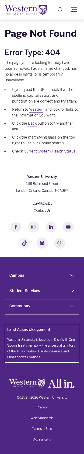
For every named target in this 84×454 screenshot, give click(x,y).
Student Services (24, 290)
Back (32, 123)
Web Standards (42, 418)
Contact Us (42, 210)
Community (19, 306)
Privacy (42, 407)
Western (36, 109)
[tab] (42, 276)
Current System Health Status (49, 151)
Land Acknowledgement (28, 329)
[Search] (60, 10)
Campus (16, 275)
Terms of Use (42, 429)
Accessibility (42, 439)
